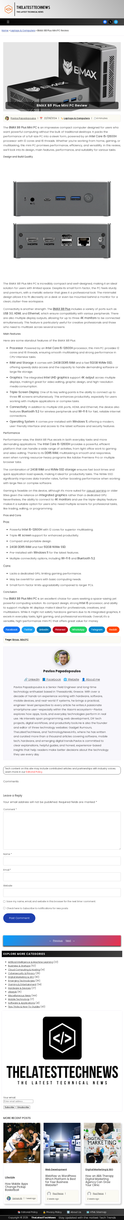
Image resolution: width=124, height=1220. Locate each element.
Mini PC (24, 639)
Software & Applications (21, 1003)
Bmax (15, 639)
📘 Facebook (51, 679)
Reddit (113, 629)
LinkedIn (43, 629)
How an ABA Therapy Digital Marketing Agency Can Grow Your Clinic (99, 1180)
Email (7, 869)
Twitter (28, 629)
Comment (10, 809)
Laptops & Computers (22, 30)
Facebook (11, 629)
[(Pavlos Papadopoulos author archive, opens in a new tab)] (62, 664)
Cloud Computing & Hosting (24, 969)
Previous (58, 940)
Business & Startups (19, 965)
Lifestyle (12, 991)
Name (7, 854)
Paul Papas (58, 1193)
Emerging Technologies (21, 980)
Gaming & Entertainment (22, 984)
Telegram (97, 629)
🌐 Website (71, 679)
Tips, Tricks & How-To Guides (24, 1006)
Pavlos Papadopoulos (23, 118)
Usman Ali (17, 1198)
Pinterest (60, 629)
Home (5, 30)
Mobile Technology (19, 999)
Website (7, 885)
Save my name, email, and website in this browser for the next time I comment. (51, 901)
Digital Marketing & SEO (21, 977)
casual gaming (96, 491)
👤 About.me (91, 679)
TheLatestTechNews (43, 1217)
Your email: (9, 1097)
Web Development (56, 1169)
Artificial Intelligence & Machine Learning (30, 962)
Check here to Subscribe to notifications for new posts (37, 908)
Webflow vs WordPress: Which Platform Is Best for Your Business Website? (60, 1180)
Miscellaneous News (19, 995)
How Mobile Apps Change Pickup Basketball (16, 1187)
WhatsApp (78, 629)
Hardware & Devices (19, 988)
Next (68, 940)
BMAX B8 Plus (61, 309)
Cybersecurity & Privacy (21, 973)
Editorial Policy (34, 771)
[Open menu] (8, 22)
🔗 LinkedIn (32, 679)
